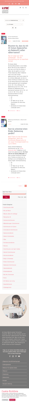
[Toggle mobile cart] (20, 7)
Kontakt (5, 380)
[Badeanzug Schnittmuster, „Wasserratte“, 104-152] (4, 123)
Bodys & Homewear (8, 258)
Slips (5, 239)
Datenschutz (6, 377)
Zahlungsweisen (7, 364)
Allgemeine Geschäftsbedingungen (11, 361)
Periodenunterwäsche (9, 242)
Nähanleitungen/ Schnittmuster (11, 223)
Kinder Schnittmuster (9, 261)
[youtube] (19, 356)
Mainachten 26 (7, 217)
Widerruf (5, 371)
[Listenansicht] (15, 27)
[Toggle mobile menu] (26, 7)
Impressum (6, 374)
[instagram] (13, 356)
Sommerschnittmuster (9, 220)
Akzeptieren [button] (12, 399)
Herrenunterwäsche (8, 255)
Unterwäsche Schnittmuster (11, 229)
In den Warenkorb (12, 110)
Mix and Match (7, 210)
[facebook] (10, 356)
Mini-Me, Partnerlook (9, 274)
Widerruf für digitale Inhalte (10, 367)
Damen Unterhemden (9, 236)
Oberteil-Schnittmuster (9, 252)
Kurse (5, 277)
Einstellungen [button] (5, 399)
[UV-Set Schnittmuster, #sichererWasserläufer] (4, 39)
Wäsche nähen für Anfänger (10, 214)
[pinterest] (16, 356)
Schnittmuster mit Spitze (10, 226)
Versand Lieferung (7, 383)
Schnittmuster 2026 (8, 207)
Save (4, 116)
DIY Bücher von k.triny (9, 281)
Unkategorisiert (7, 287)
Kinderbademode (8, 271)
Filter (6, 197)
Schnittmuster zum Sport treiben (12, 249)
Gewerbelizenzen (8, 284)
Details (19, 110)
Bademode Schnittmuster (10, 265)
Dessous (6, 245)
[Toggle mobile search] (23, 7)
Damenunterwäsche (8, 233)
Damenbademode (8, 268)
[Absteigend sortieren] (23, 20)
